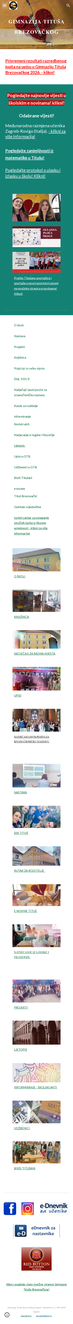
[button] (4, 5)
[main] (36, 25)
